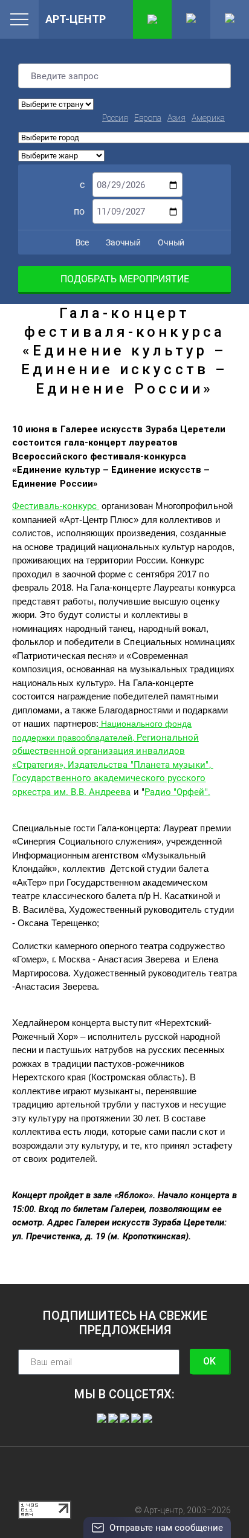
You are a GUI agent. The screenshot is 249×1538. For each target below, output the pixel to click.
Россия (115, 118)
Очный (170, 242)
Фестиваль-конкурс (55, 506)
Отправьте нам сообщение (166, 1527)
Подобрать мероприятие (124, 279)
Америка (208, 118)
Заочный (122, 242)
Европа (147, 118)
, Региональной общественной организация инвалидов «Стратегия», (105, 751)
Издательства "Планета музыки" (138, 764)
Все (81, 242)
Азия (176, 118)
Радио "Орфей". (177, 792)
